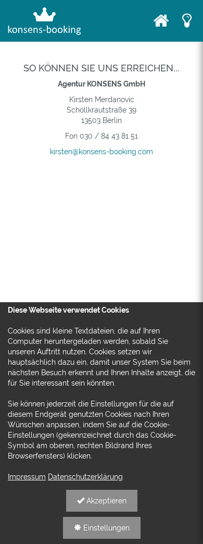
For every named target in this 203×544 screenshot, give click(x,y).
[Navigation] (161, 21)
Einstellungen (105, 528)
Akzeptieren (105, 501)
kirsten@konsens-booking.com (101, 151)
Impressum (27, 477)
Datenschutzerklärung (85, 477)
